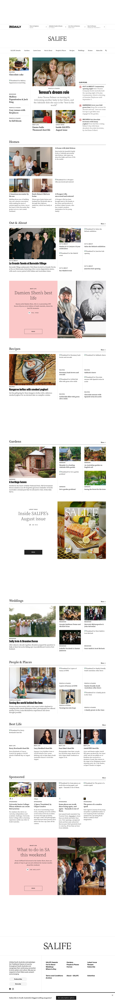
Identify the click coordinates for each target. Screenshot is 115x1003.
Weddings (81, 50)
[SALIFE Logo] (57, 38)
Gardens (27, 50)
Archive (49, 978)
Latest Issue (37, 50)
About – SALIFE (73, 976)
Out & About (48, 50)
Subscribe (99, 50)
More (102, 224)
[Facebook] (10, 989)
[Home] (18, 26)
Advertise (91, 976)
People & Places (61, 50)
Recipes (72, 50)
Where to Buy (51, 969)
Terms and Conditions (54, 976)
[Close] (112, 995)
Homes (90, 50)
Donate (18, 984)
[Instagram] (13, 989)
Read (33, 331)
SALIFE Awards (16, 50)
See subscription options (66, 998)
